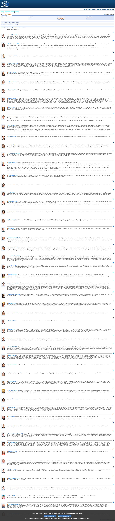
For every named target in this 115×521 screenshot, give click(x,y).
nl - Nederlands (104, 9)
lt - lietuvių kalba (100, 9)
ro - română (108, 9)
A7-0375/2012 (3, 17)
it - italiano (98, 9)
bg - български (84, 9)
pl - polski (105, 9)
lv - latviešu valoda (99, 9)
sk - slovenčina (109, 9)
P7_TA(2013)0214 (90, 17)
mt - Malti (103, 9)
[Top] (113, 32)
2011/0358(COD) (8, 14)
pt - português (107, 9)
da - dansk (88, 9)
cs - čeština (86, 9)
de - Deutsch (89, 9)
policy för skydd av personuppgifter (63, 518)
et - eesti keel (90, 9)
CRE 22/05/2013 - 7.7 (61, 18)
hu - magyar (102, 9)
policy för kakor (76, 518)
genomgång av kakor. (86, 518)
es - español (85, 9)
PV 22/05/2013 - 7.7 (61, 17)
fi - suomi (112, 9)
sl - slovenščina (110, 9)
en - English (93, 9)
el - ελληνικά (92, 9)
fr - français (94, 9)
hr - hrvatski (97, 9)
